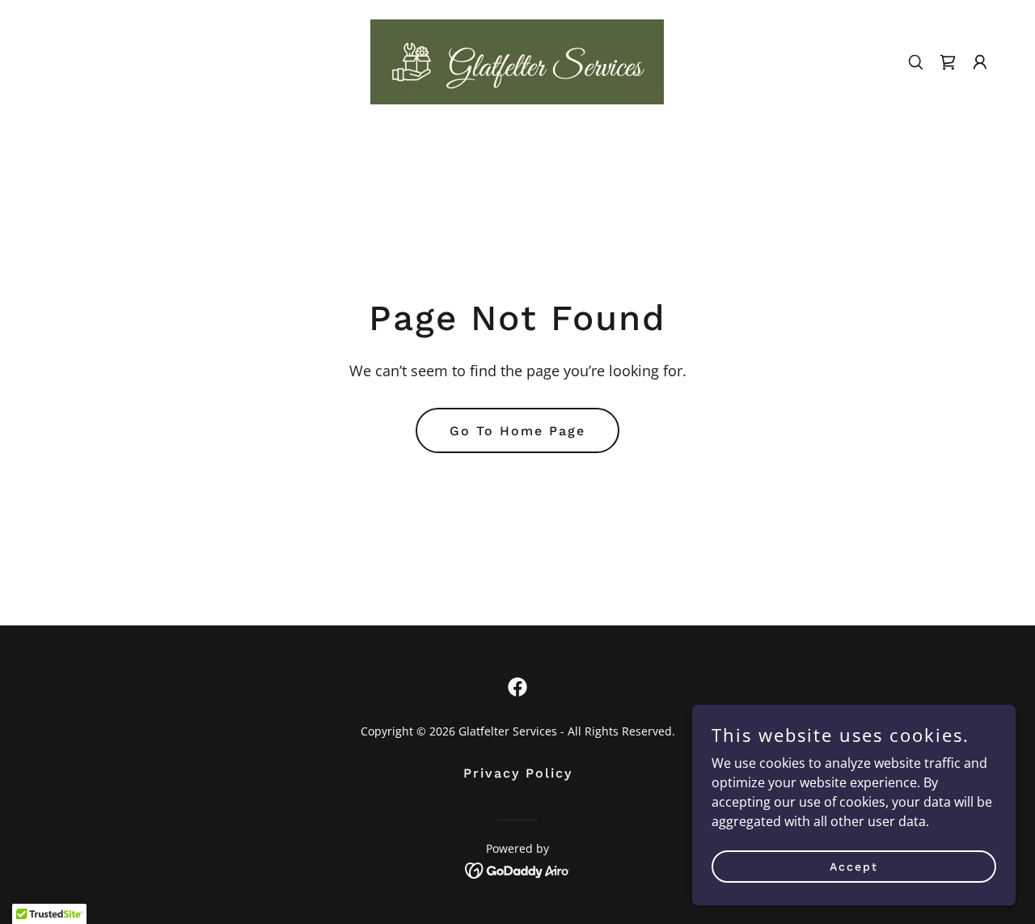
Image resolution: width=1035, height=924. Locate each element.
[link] (517, 61)
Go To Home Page (517, 431)
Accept (854, 865)
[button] (980, 62)
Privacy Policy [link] (517, 773)
